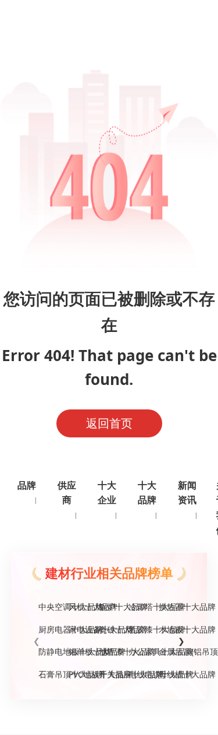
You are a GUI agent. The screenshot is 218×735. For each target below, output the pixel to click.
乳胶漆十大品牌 (138, 629)
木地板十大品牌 (169, 629)
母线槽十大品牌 (169, 674)
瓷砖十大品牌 (109, 629)
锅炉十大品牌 (109, 606)
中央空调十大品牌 (48, 606)
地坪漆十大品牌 (109, 651)
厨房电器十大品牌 (48, 629)
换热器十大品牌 (169, 606)
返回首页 (109, 423)
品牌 (26, 485)
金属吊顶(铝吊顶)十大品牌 (169, 651)
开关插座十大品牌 (109, 674)
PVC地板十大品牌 (79, 674)
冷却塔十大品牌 (138, 606)
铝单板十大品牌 (79, 651)
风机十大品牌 (79, 606)
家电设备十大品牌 (79, 629)
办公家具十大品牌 (138, 651)
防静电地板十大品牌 (48, 651)
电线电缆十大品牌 (138, 674)
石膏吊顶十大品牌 (48, 674)
